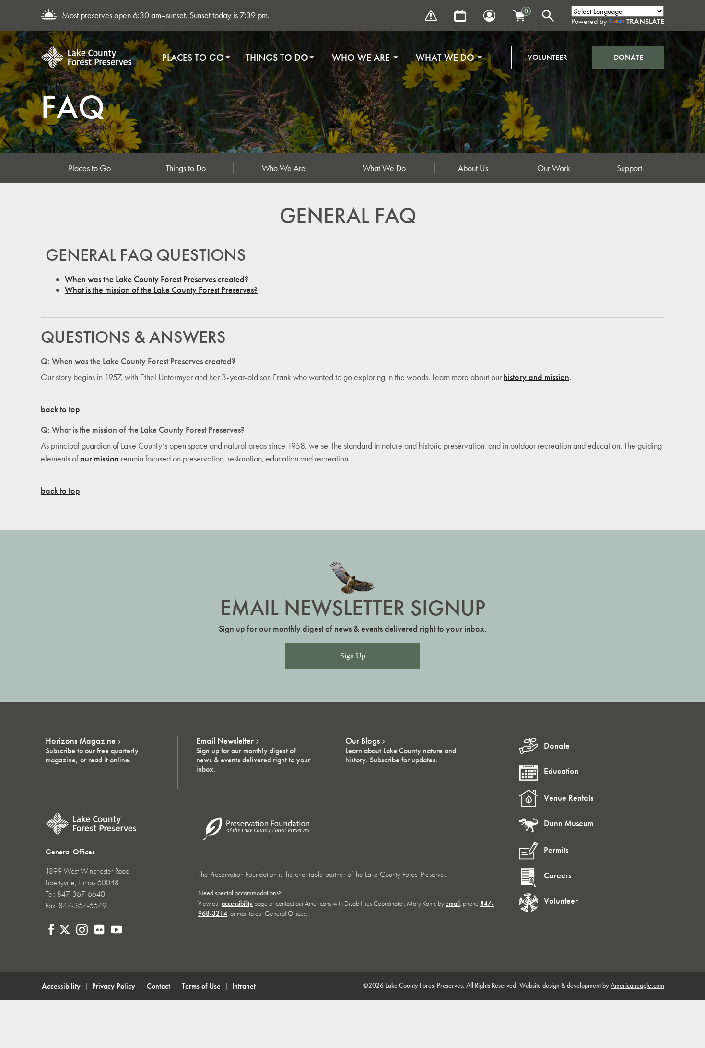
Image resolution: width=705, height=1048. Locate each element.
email (453, 903)
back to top (60, 409)
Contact (158, 985)
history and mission (536, 377)
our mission (99, 458)
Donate (628, 57)
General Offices (70, 851)
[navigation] (319, 57)
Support (629, 168)
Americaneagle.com (637, 985)
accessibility (237, 903)
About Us (473, 168)
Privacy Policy (113, 985)
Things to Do (186, 168)
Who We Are (284, 168)
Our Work (553, 168)
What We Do (384, 168)
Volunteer (547, 57)
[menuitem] (193, 57)
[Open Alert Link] (431, 16)
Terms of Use (201, 985)
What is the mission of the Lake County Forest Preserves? (161, 290)
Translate (645, 21)
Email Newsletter (225, 741)
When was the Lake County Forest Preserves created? (156, 279)
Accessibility (61, 985)
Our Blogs (362, 741)
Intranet (244, 985)
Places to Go (90, 168)
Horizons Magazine (81, 741)
